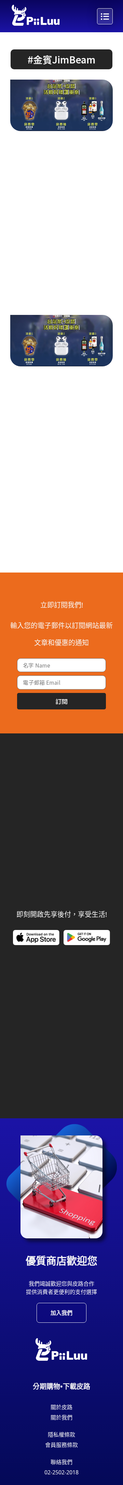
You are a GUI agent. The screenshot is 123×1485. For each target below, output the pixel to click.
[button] (61, 59)
